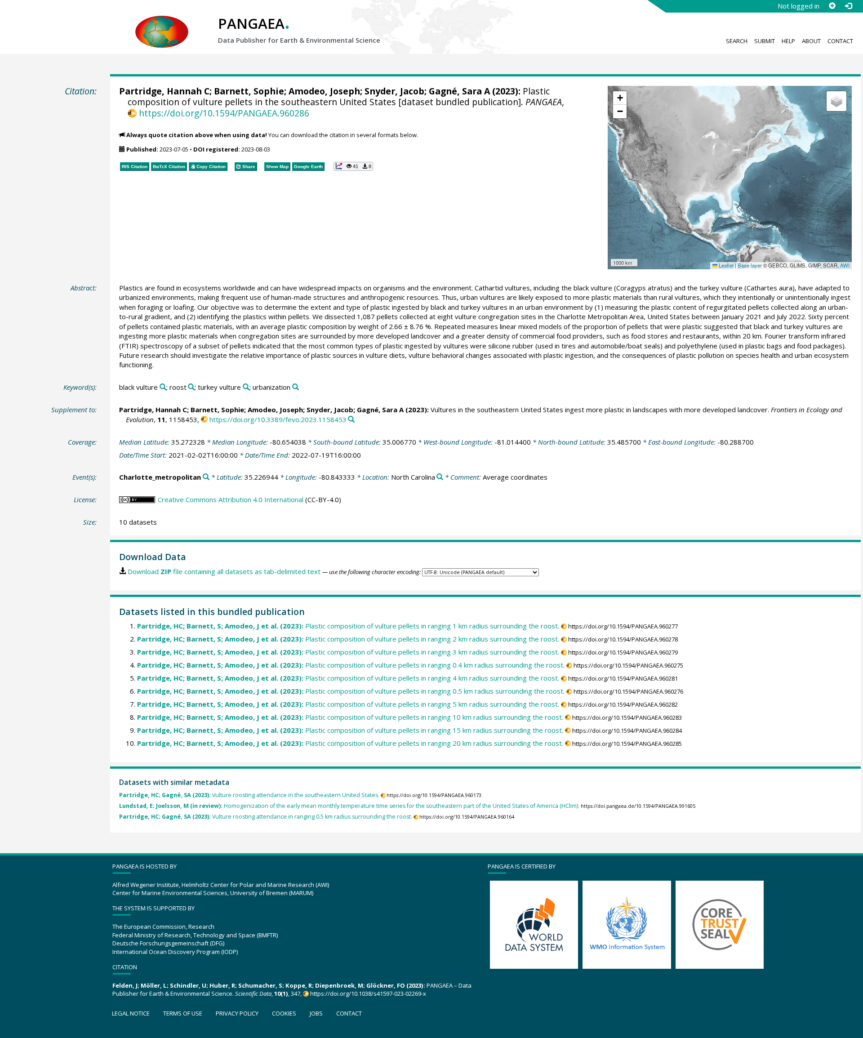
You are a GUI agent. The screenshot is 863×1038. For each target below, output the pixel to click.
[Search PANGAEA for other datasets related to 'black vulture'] (163, 387)
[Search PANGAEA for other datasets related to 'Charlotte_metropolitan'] (206, 477)
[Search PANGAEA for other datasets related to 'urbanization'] (295, 387)
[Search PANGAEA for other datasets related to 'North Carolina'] (439, 477)
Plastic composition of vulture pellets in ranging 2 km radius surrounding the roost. (348, 638)
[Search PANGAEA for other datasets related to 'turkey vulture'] (246, 387)
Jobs (316, 1013)
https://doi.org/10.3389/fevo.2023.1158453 (278, 419)
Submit (764, 41)
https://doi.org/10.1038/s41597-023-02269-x (368, 993)
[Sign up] (832, 5)
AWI (845, 265)
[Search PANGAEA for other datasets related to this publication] (351, 419)
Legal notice (131, 1013)
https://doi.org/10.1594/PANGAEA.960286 (224, 113)
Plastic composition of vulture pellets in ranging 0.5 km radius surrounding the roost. (351, 690)
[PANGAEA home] (161, 22)
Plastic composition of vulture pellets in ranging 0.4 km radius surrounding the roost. (351, 664)
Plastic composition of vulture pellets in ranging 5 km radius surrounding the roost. (348, 703)
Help (788, 41)
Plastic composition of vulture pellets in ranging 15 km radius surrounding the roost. (350, 730)
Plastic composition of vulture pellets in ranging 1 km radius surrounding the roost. (348, 625)
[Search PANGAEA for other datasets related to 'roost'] (191, 387)
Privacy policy (237, 1013)
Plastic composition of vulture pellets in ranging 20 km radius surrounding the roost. (350, 743)
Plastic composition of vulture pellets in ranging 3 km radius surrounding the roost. (348, 651)
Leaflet (725, 265)
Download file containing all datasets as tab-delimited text (224, 571)
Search (736, 41)
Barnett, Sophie (249, 91)
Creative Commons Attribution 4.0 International (230, 499)
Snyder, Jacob (394, 91)
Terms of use (182, 1013)
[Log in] (848, 5)
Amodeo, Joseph (324, 91)
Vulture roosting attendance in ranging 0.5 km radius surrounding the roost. (265, 816)
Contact (840, 41)
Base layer (750, 265)
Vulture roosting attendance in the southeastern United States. (249, 795)
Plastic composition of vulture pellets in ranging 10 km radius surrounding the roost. (350, 717)
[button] (620, 98)
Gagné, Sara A (459, 91)
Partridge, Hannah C (164, 91)
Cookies (284, 1013)
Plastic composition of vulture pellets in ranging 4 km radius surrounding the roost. (348, 677)
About (811, 41)
